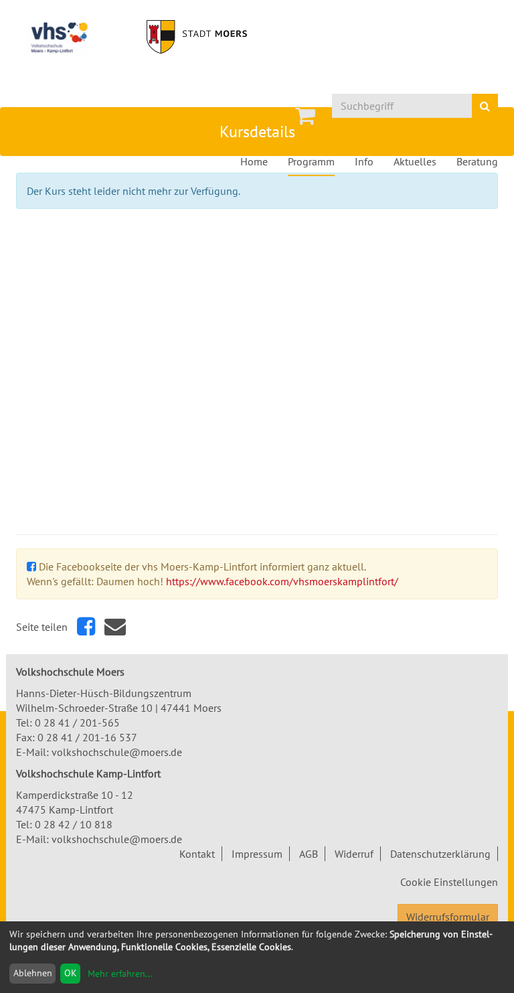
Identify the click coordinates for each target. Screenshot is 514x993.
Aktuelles (415, 161)
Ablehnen (32, 973)
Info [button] (364, 161)
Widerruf (354, 853)
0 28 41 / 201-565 (77, 722)
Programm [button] (311, 161)
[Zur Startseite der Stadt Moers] (197, 37)
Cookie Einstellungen (449, 882)
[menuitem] (305, 116)
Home (254, 161)
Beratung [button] (477, 161)
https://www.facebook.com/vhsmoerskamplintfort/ (282, 581)
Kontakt (197, 853)
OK (70, 973)
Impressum (257, 853)
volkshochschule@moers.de (117, 752)
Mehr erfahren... (120, 974)
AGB (308, 853)
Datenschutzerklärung (440, 853)
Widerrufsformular (447, 916)
